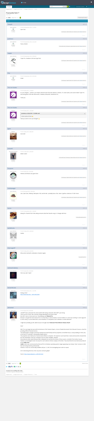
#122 (84, 38)
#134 (84, 268)
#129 (84, 168)
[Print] (18, 366)
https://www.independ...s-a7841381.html (33, 354)
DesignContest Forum (18, 374)
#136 (84, 307)
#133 (84, 248)
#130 (84, 188)
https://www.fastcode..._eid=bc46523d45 (30, 294)
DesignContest (8, 2)
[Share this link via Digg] (9, 366)
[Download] (20, 366)
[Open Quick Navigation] (87, 7)
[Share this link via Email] (16, 366)
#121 (84, 24)
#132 (84, 228)
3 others (80, 46)
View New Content (80, 6)
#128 (84, 148)
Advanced (69, 6)
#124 (84, 73)
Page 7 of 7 (14, 17)
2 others (80, 31)
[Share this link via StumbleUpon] (14, 366)
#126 (84, 107)
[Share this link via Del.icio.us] (11, 366)
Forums (9, 6)
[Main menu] (92, 2)
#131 (84, 208)
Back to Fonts (85, 363)
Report (83, 35)
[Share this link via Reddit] (12, 366)
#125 (84, 87)
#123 (84, 53)
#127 (84, 128)
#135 (84, 287)
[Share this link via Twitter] (6, 366)
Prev (9, 17)
